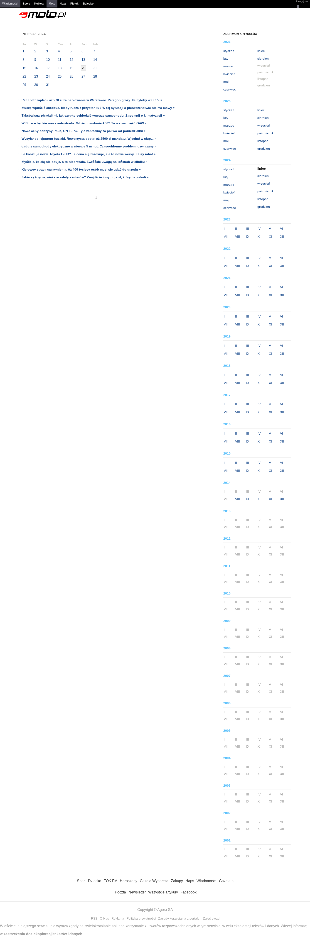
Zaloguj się (302, 1)
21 (95, 68)
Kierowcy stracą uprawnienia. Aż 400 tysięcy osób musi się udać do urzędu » (81, 169)
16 (36, 68)
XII (282, 236)
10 (48, 59)
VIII (237, 236)
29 (24, 85)
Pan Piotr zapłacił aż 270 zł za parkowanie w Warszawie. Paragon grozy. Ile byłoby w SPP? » (92, 100)
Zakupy (177, 881)
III (247, 228)
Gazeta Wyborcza (154, 881)
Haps (189, 881)
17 (48, 68)
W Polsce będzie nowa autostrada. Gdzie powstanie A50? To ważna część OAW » (84, 123)
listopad (262, 141)
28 (95, 76)
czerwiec (229, 89)
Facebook (188, 892)
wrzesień (263, 125)
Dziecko (88, 3)
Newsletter (137, 892)
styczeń (228, 51)
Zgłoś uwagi (211, 918)
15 (24, 68)
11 (59, 59)
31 (48, 85)
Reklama (117, 918)
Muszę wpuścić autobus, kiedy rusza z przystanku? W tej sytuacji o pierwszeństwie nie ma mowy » (98, 108)
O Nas (104, 918)
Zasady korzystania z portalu (178, 918)
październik (265, 133)
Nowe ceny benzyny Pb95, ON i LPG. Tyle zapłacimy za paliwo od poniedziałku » (84, 131)
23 (36, 76)
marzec (228, 66)
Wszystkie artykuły (163, 892)
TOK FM (110, 881)
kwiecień (229, 74)
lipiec (261, 51)
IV (259, 228)
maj (226, 81)
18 (60, 68)
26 (71, 76)
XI (270, 236)
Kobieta (39, 3)
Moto (52, 3)
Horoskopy (128, 881)
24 (48, 76)
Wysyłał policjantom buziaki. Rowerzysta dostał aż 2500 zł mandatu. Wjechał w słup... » (89, 138)
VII (226, 236)
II (236, 228)
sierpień (263, 58)
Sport (26, 3)
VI (281, 228)
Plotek (74, 3)
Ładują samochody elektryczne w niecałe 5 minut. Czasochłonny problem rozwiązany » (89, 146)
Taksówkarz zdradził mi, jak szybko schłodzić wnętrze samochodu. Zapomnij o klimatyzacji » (93, 115)
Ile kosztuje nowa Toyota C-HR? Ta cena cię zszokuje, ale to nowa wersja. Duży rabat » (89, 154)
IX (247, 236)
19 (71, 68)
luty (225, 58)
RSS (94, 918)
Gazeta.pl (226, 881)
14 (95, 59)
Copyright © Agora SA (155, 910)
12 (71, 59)
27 (83, 76)
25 (60, 76)
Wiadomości (10, 3)
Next (63, 3)
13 (83, 59)
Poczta (120, 892)
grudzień (263, 148)
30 (36, 85)
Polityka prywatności (141, 918)
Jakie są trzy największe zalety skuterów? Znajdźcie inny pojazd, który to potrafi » (85, 177)
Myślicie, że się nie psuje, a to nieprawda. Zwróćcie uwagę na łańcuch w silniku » (85, 162)
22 (24, 76)
